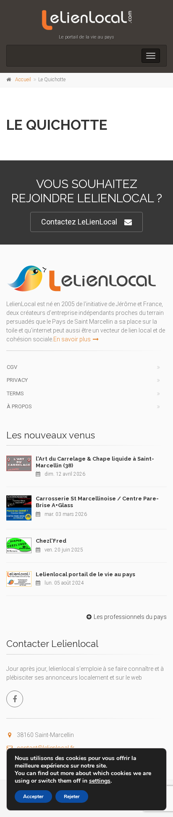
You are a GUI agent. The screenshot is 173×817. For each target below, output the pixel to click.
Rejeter (72, 796)
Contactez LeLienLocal (79, 221)
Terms (15, 393)
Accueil (23, 79)
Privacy (17, 380)
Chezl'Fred (51, 541)
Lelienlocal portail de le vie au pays (85, 574)
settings (99, 781)
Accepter (33, 796)
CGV (12, 367)
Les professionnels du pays (130, 616)
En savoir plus (72, 339)
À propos (19, 406)
